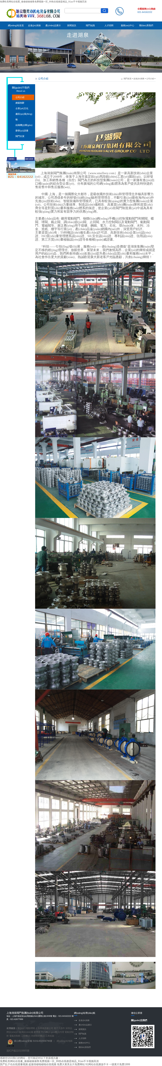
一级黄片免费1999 (119, 1064)
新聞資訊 (71, 25)
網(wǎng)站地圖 (64, 1041)
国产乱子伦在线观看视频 (14, 1064)
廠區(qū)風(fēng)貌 (24, 117)
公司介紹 (20, 97)
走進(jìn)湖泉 (34, 25)
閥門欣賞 (20, 136)
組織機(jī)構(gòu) (24, 125)
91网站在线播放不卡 (97, 1064)
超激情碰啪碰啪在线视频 (42, 1064)
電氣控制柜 (14, 1036)
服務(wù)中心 (127, 25)
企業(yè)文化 (22, 108)
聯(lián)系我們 (146, 25)
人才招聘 (109, 25)
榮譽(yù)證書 (22, 130)
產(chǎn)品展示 (53, 25)
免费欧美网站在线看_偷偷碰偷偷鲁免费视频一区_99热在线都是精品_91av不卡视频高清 (43, 1)
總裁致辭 (20, 103)
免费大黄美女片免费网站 (71, 1064)
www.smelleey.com (102, 173)
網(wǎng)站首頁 (16, 25)
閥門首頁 (127, 79)
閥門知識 (90, 25)
